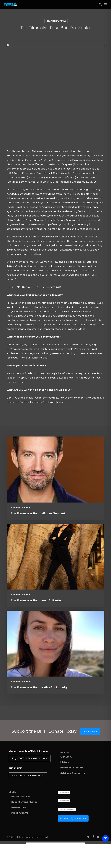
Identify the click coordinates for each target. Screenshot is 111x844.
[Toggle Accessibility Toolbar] (105, 838)
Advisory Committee (73, 773)
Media (12, 792)
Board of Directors (71, 767)
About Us (63, 752)
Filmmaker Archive (56, 21)
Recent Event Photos (24, 802)
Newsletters (18, 807)
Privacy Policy (64, 792)
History (64, 762)
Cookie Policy (64, 801)
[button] (105, 4)
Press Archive (19, 812)
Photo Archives (20, 796)
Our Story (66, 756)
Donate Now (90, 731)
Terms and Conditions (67, 809)
